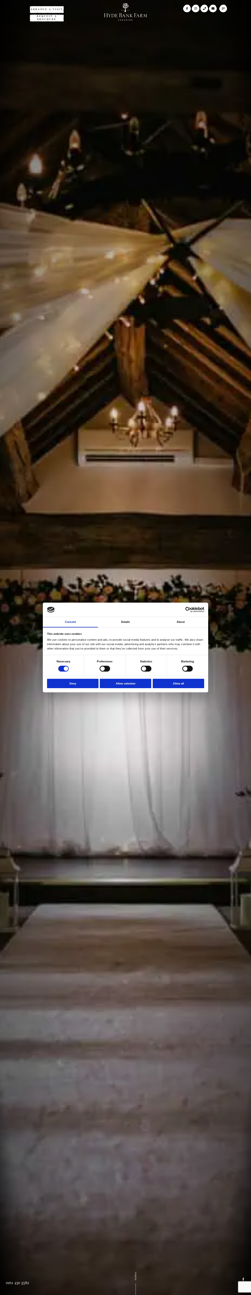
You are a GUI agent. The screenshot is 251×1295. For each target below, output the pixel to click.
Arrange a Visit (47, 9)
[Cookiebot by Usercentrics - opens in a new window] (188, 609)
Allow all (178, 683)
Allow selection (125, 683)
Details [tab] (125, 621)
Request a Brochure (47, 18)
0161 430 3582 (17, 1283)
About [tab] (181, 621)
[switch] (105, 669)
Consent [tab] (70, 621)
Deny (72, 683)
